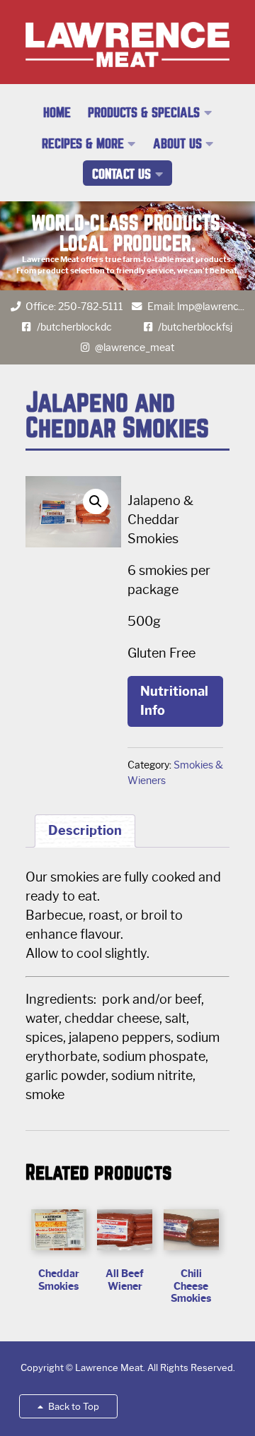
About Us (177, 143)
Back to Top (72, 1406)
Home (57, 112)
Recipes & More (83, 143)
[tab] (85, 831)
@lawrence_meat (134, 347)
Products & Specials (144, 112)
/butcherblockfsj (195, 327)
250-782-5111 (90, 306)
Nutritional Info (174, 701)
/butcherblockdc (74, 327)
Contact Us (121, 174)
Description (85, 830)
